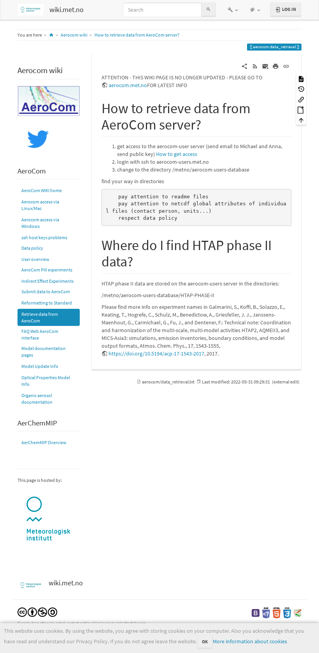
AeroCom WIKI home (41, 190)
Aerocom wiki (74, 35)
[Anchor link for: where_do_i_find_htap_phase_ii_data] (140, 260)
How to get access (176, 154)
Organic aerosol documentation (37, 398)
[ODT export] (301, 109)
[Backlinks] (301, 99)
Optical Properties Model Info (45, 381)
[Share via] (244, 65)
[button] (233, 9)
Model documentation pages (43, 351)
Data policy (32, 248)
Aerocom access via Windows (40, 223)
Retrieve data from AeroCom (39, 317)
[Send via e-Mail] (265, 65)
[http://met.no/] (49, 519)
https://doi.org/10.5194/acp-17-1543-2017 (156, 353)
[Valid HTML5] (276, 612)
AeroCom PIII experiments (46, 270)
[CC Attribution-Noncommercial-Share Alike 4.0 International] (37, 611)
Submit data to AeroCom (45, 291)
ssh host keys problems (44, 237)
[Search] (208, 9)
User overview (35, 259)
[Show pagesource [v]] (301, 78)
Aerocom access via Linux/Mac (40, 205)
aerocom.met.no (128, 85)
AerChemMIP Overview (44, 442)
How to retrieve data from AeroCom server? (137, 35)
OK (205, 641)
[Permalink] (286, 65)
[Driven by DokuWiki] (297, 612)
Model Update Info (39, 366)
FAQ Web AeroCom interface (39, 334)
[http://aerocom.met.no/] (49, 100)
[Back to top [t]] (301, 120)
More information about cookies (250, 641)
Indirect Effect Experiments (47, 281)
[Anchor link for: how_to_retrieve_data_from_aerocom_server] (208, 123)
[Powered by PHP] (266, 612)
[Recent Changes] (255, 65)
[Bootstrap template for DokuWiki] (255, 612)
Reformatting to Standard (46, 303)
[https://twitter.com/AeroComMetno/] (37, 137)
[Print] (275, 65)
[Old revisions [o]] (301, 89)
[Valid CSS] (287, 612)
